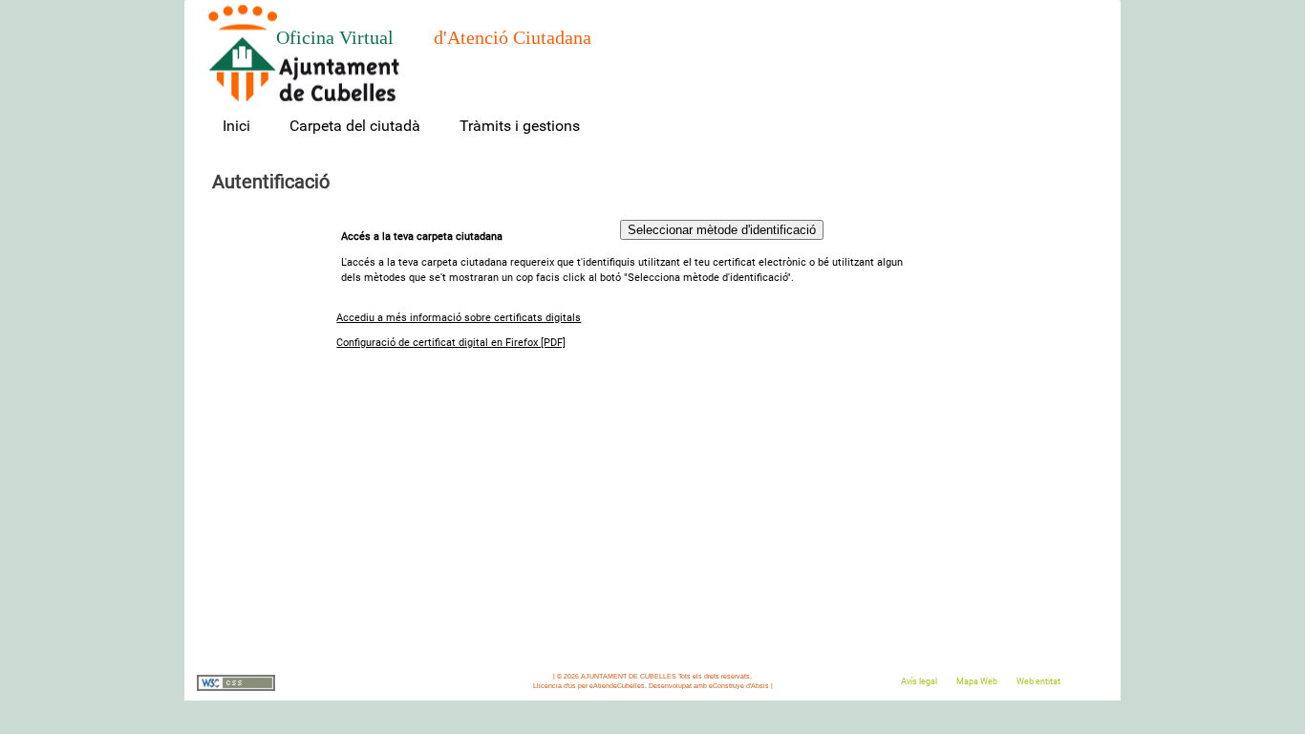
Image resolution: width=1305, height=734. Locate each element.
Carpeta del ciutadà (354, 126)
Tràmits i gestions (520, 126)
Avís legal (919, 681)
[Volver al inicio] (303, 53)
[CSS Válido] (236, 688)
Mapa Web (976, 681)
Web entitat (1038, 681)
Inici (236, 126)
